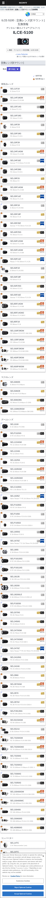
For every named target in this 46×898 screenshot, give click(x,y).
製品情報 (3, 7)
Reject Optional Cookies (23, 887)
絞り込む (12, 69)
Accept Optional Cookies (23, 894)
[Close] (43, 856)
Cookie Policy (15, 876)
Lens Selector (22, 54)
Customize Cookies (23, 881)
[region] (23, 875)
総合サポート (13, 7)
